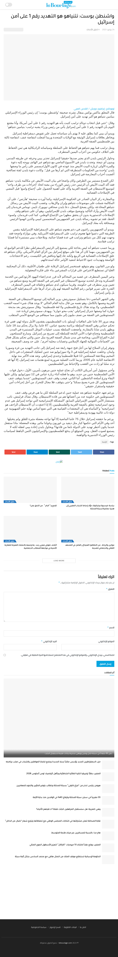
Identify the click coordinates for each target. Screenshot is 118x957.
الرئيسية (104, 442)
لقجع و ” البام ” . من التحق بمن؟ (43, 506)
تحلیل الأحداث (92, 29)
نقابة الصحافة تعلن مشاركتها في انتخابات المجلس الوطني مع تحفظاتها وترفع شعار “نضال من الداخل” (52, 821)
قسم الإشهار (55, 927)
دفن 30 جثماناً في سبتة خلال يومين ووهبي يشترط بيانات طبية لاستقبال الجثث (78, 754)
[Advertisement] (59, 891)
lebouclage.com (65, 943)
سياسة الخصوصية (38, 927)
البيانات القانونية (70, 927)
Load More (59, 560)
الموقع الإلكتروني (106, 641)
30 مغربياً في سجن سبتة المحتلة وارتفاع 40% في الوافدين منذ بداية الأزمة (66, 797)
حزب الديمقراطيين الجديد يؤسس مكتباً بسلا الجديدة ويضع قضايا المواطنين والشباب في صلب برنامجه (53, 762)
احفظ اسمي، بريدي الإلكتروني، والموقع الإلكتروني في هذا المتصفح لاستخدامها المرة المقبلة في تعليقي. (67, 655)
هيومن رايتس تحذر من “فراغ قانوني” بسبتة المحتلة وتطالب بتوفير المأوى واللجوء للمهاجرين (58, 786)
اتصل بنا (83, 927)
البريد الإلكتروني (49, 641)
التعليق (110, 589)
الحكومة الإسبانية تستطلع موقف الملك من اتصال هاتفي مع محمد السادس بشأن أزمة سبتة (57, 857)
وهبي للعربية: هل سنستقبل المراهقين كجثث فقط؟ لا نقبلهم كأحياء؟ (68, 809)
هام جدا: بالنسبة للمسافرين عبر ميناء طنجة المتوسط (75, 833)
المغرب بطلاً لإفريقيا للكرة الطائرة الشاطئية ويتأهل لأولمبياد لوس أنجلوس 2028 (63, 774)
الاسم (110, 627)
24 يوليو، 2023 (108, 29)
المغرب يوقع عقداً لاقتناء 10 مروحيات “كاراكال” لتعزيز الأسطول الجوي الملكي (65, 845)
